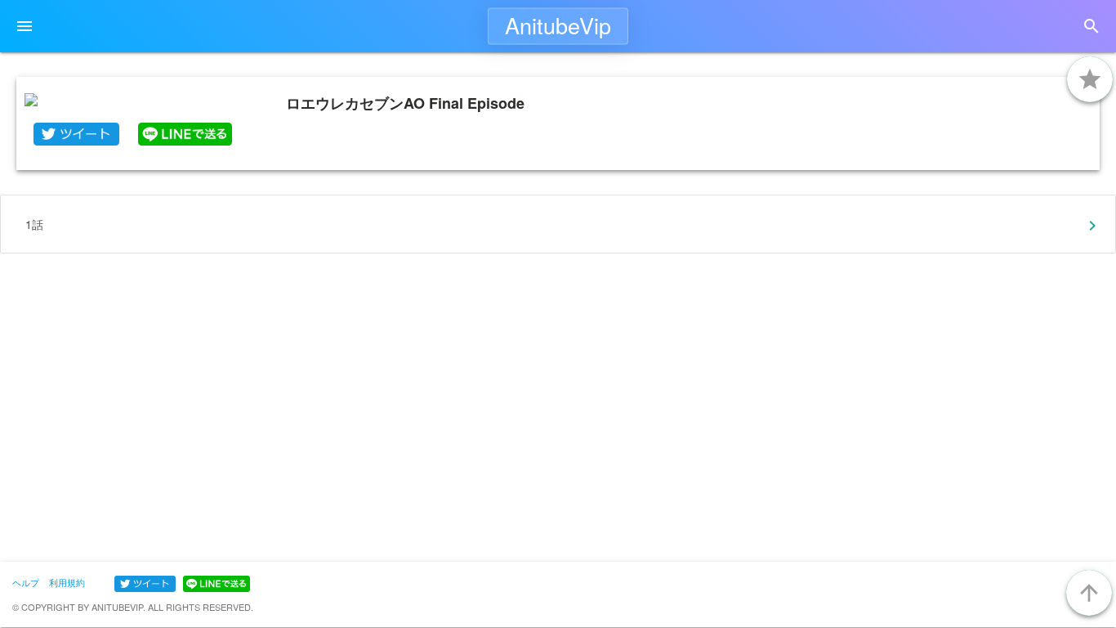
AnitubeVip (558, 25)
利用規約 (67, 582)
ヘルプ (25, 582)
